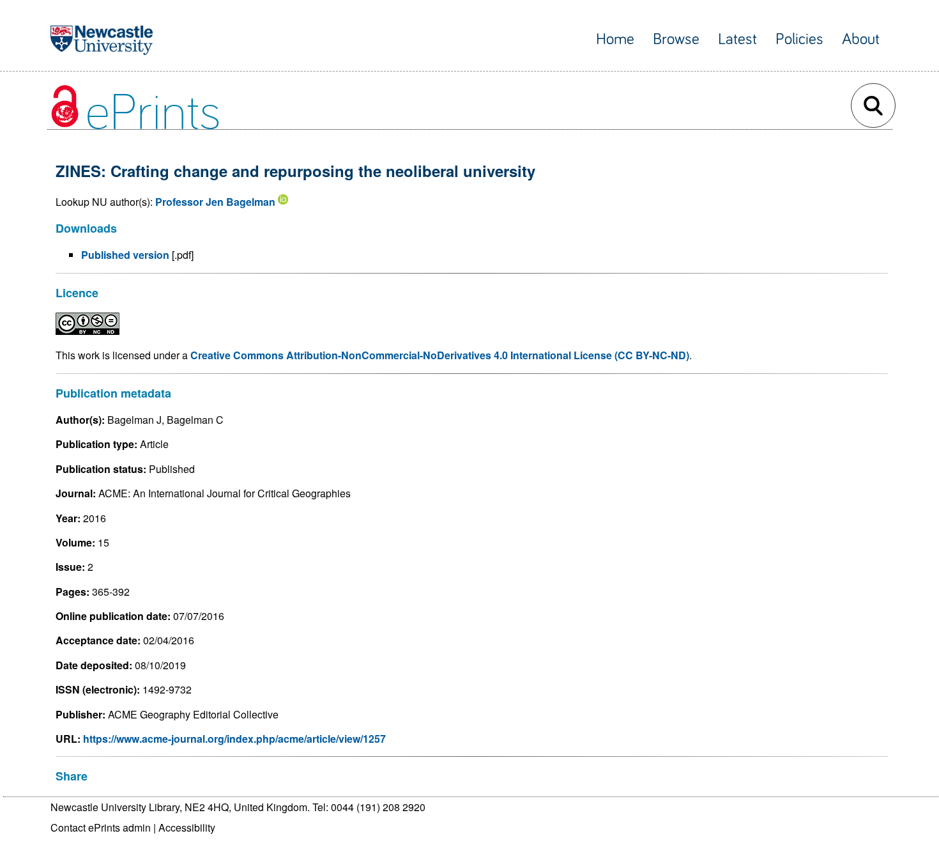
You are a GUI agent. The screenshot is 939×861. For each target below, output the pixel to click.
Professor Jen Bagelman (215, 201)
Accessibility (186, 827)
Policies (799, 39)
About (861, 39)
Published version (125, 254)
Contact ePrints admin (100, 827)
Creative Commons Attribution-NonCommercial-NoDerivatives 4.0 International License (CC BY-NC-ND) (439, 355)
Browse (676, 39)
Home (615, 39)
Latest (737, 39)
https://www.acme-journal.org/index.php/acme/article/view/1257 (234, 738)
